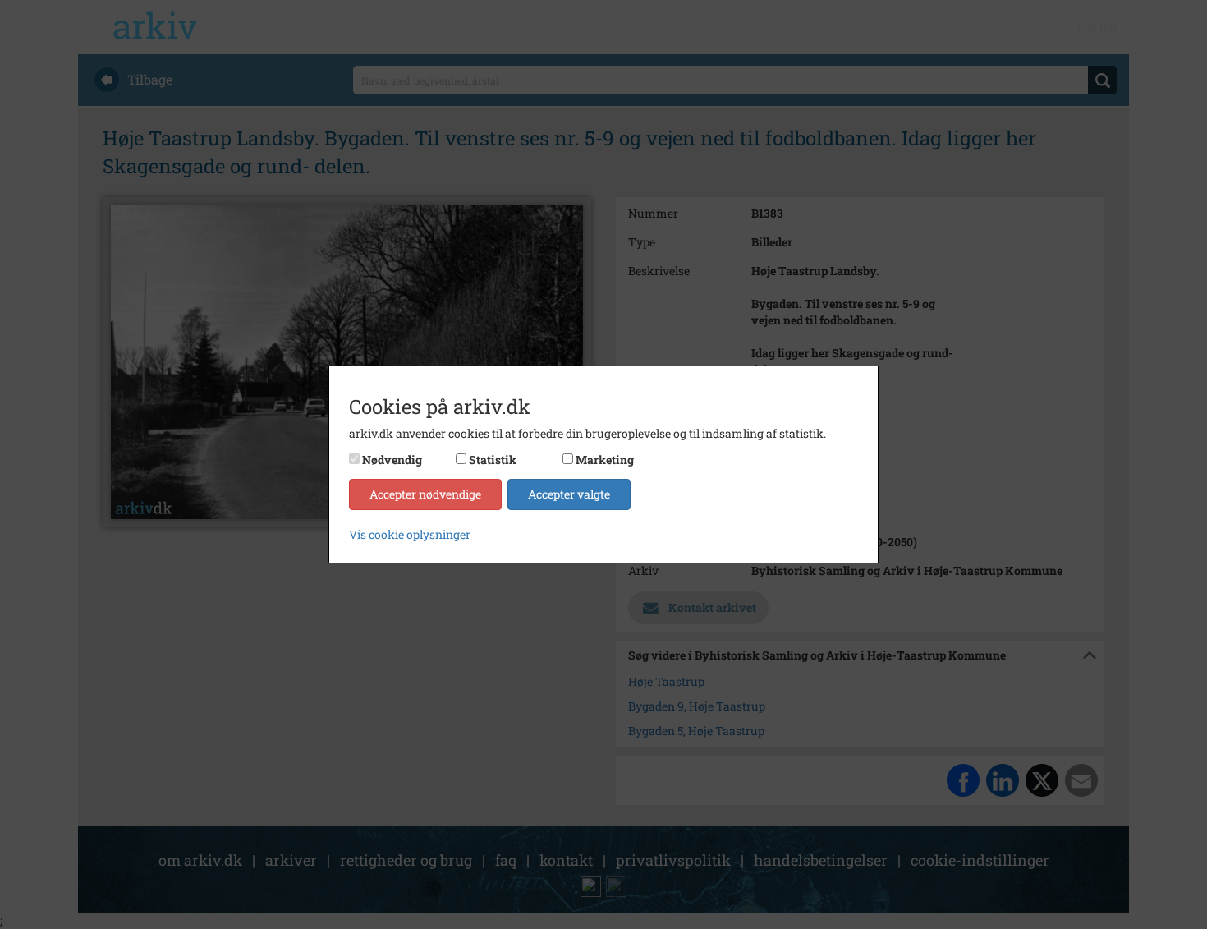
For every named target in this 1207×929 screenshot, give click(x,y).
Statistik (492, 459)
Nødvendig (392, 459)
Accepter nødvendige (425, 494)
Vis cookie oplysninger (409, 534)
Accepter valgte (569, 494)
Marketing (605, 459)
